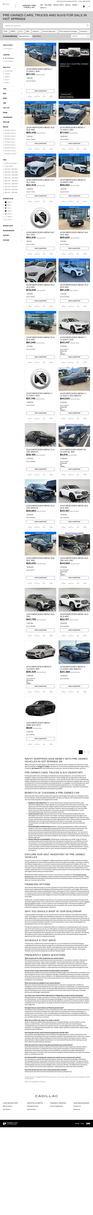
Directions (76, 1109)
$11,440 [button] (69, 132)
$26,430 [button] (36, 563)
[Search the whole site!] (89, 6)
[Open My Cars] (83, 6)
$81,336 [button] (69, 290)
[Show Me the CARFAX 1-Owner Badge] (63, 352)
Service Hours (31, 1109)
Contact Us (77, 1106)
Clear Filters (37, 36)
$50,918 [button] (36, 237)
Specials (68, 5)
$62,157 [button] (69, 619)
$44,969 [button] (70, 563)
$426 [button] (34, 728)
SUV (21, 31)
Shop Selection (66, 95)
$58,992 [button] (69, 185)
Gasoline (36, 31)
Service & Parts (58, 5)
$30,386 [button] (70, 672)
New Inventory (7, 1106)
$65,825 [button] (70, 237)
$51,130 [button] (35, 74)
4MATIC (14, 31)
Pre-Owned (48, 5)
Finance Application (56, 1106)
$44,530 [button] (70, 398)
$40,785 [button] (36, 619)
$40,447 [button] (69, 342)
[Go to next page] (88, 752)
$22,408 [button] (35, 185)
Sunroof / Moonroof (50, 31)
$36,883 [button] (36, 511)
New (41, 5)
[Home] (7, 6)
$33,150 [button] (69, 511)
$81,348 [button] (35, 342)
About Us (43, 8)
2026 (6, 31)
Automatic (84, 31)
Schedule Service (32, 1106)
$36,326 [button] (36, 672)
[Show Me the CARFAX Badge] (63, 464)
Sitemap (77, 1123)
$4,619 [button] (68, 454)
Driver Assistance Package (68, 31)
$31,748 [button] (35, 398)
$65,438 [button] (36, 132)
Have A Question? (41, 91)
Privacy (82, 1123)
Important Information (67, 97)
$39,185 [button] (35, 454)
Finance (74, 5)
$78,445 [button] (36, 290)
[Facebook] (87, 1123)
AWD (28, 31)
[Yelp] (89, 1123)
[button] (40, 78)
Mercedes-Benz (24, 36)
